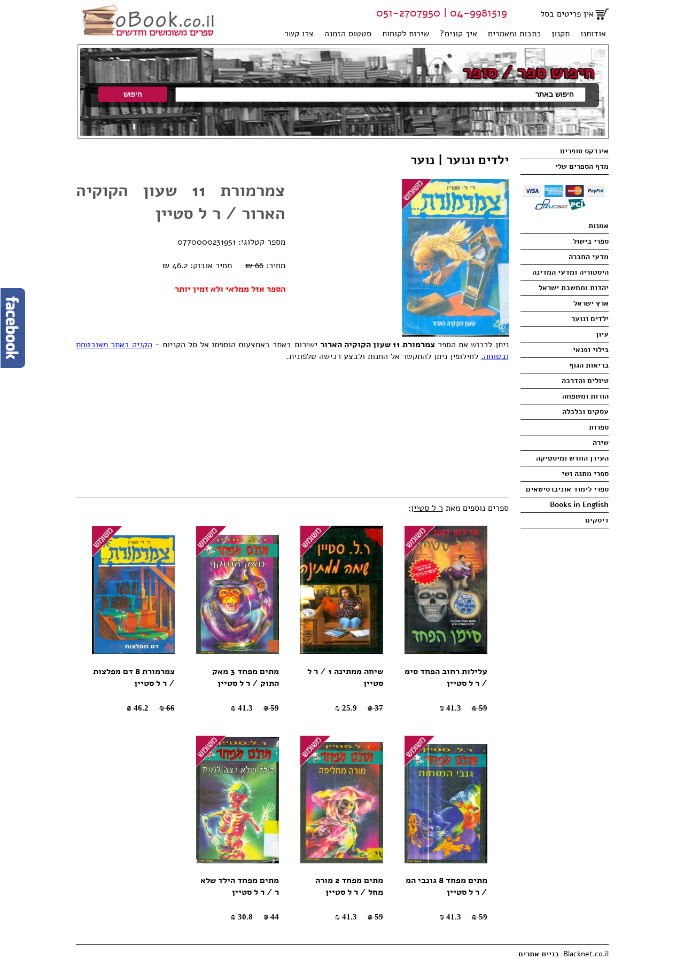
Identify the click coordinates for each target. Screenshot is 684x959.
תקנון (560, 34)
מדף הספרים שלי (582, 166)
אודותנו (593, 34)
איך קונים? (458, 34)
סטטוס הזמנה (347, 34)
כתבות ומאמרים (514, 34)
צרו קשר (299, 34)
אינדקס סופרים (584, 151)
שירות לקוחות (405, 34)
